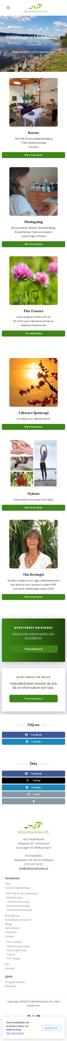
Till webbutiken (33, 333)
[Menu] (8, 8)
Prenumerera (33, 649)
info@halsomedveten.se (33, 868)
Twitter (37, 780)
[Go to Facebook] (28, 1016)
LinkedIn (36, 741)
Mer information (33, 155)
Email (37, 794)
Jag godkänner (51, 1027)
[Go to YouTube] (38, 1016)
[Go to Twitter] (33, 1016)
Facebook (36, 734)
